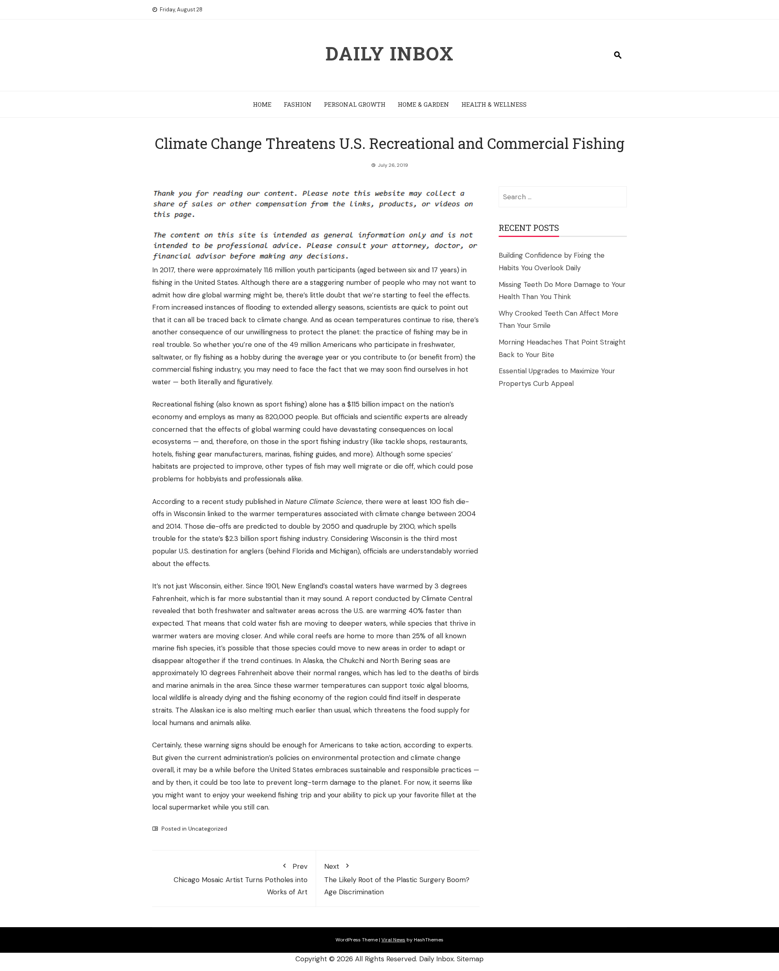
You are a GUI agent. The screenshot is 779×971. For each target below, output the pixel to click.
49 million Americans (323, 344)
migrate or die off (385, 466)
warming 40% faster (412, 610)
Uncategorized (207, 828)
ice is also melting (244, 710)
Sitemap (470, 958)
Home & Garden (423, 104)
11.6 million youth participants (309, 269)
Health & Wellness (494, 104)
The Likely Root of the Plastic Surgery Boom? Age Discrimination (396, 879)
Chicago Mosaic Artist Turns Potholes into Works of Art (241, 879)
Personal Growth (354, 104)
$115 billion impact (376, 404)
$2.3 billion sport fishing (262, 538)
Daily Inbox (389, 53)
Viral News (393, 940)
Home (262, 104)
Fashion (298, 104)
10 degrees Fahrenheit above (247, 672)
